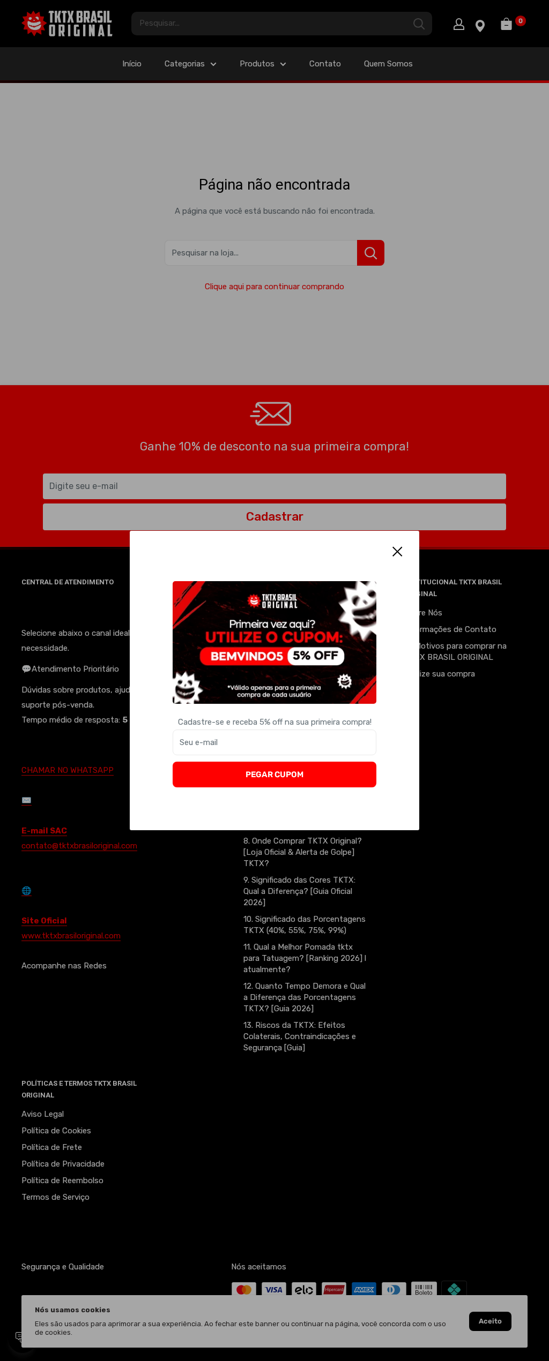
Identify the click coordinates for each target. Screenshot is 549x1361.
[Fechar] (397, 551)
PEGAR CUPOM (274, 774)
